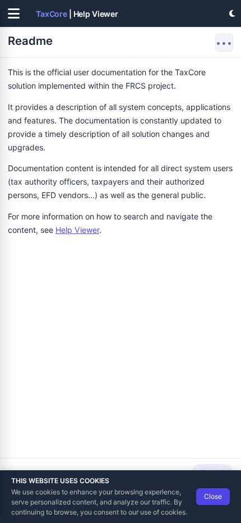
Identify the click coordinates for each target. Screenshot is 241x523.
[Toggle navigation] (13, 13)
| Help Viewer (77, 14)
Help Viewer (77, 230)
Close (213, 496)
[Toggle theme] (232, 13)
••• (224, 42)
